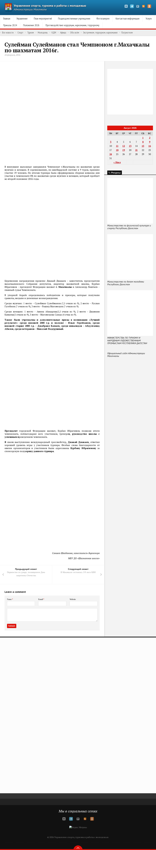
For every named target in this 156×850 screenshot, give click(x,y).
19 (123, 150)
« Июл (117, 162)
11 (117, 145)
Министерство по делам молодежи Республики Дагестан (125, 283)
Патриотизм (127, 32)
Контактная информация (127, 18)
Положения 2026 (31, 25)
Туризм (30, 32)
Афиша (63, 32)
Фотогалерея (102, 18)
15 (143, 145)
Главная (6, 18)
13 (130, 145)
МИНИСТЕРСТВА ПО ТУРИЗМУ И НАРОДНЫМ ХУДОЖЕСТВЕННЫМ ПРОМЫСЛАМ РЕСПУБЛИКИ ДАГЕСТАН (127, 340)
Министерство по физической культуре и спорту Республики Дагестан (129, 227)
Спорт (20, 32)
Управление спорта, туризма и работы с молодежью (50, 6)
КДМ (54, 32)
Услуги (149, 18)
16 (149, 145)
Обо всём (74, 32)
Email (41, 599)
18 (117, 150)
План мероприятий (43, 18)
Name (10, 599)
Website (73, 599)
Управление (22, 18)
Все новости (8, 32)
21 (136, 150)
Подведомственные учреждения (74, 18)
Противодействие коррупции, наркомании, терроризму (72, 25)
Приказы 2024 (10, 25)
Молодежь (43, 32)
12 (123, 145)
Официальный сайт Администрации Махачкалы (126, 354)
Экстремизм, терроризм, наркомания (100, 32)
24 (110, 154)
